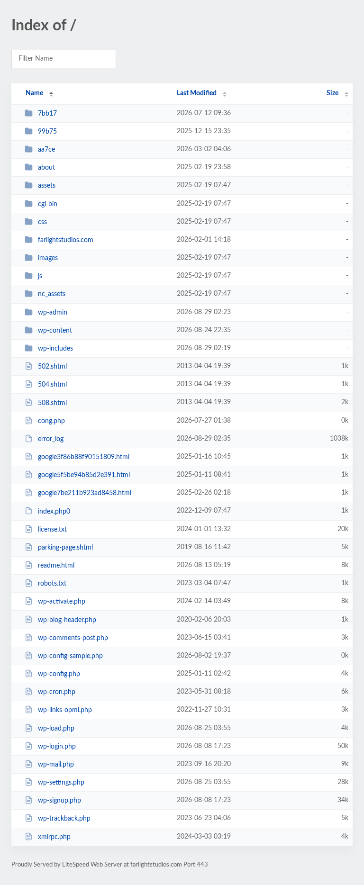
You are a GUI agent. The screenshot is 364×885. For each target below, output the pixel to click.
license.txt (52, 529)
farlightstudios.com (65, 240)
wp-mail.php (56, 764)
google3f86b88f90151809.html (83, 457)
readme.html (56, 565)
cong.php (51, 421)
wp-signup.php (59, 800)
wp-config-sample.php (70, 656)
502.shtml (52, 366)
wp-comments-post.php (73, 638)
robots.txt (52, 583)
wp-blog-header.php (67, 619)
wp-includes (55, 348)
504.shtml (52, 384)
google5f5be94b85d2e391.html (84, 475)
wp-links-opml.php (65, 710)
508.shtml (52, 402)
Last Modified (197, 93)
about (46, 167)
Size (332, 93)
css (42, 222)
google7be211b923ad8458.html (84, 493)
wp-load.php (56, 728)
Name (34, 93)
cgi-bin (47, 204)
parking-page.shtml (65, 547)
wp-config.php (59, 674)
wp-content (55, 330)
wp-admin (52, 312)
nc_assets (51, 294)
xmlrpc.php (54, 837)
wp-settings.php (61, 782)
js (40, 276)
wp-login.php (57, 746)
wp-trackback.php (64, 818)
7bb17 (47, 113)
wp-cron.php (56, 692)
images (48, 258)
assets (46, 185)
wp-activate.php (61, 601)
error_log (51, 439)
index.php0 (54, 511)
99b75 (47, 131)
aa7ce (46, 149)
